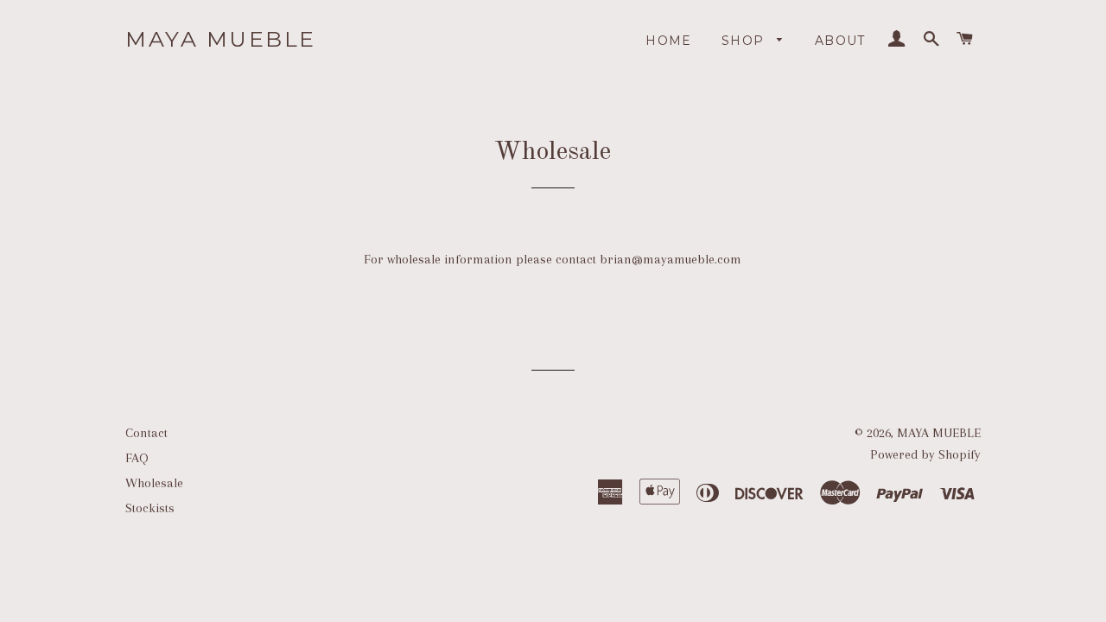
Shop (745, 40)
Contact (146, 433)
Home (668, 40)
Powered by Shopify (925, 454)
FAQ (137, 458)
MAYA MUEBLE (220, 39)
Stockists (150, 508)
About (840, 40)
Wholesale (154, 483)
